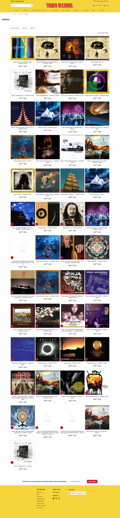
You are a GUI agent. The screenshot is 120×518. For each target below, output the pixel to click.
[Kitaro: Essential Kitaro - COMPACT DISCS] (47, 82)
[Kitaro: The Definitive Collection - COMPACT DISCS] (72, 147)
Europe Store (20, 1)
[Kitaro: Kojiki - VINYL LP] (97, 48)
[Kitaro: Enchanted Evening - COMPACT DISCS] (97, 316)
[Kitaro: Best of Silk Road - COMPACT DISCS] (72, 180)
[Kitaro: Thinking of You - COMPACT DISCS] (23, 82)
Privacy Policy (40, 503)
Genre (17, 10)
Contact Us (40, 496)
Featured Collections (39, 10)
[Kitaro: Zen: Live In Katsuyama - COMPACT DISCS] (47, 147)
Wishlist (102, 10)
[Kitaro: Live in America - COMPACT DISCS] (72, 82)
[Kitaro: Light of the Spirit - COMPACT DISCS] (97, 82)
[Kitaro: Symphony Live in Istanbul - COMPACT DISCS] (23, 316)
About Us (39, 492)
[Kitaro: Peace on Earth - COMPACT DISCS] (47, 247)
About (94, 10)
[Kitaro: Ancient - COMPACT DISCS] (47, 349)
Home (14, 14)
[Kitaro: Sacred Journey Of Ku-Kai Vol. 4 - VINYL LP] (97, 417)
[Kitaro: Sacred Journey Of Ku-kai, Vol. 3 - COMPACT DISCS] (23, 114)
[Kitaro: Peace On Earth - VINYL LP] (23, 147)
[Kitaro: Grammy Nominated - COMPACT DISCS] (72, 383)
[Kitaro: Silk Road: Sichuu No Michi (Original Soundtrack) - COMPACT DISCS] (23, 417)
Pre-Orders (66, 10)
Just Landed (54, 10)
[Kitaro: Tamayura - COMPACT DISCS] (97, 349)
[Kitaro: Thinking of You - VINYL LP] (23, 452)
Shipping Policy (41, 499)
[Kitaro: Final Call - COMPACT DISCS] (47, 114)
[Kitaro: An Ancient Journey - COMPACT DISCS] (23, 349)
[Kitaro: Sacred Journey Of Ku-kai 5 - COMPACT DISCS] (97, 147)
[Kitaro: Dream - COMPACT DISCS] (47, 214)
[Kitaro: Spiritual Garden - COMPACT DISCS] (97, 383)
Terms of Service (41, 505)
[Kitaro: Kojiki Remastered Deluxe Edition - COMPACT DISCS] (47, 48)
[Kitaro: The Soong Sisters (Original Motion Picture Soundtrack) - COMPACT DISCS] (72, 316)
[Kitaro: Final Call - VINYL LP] (97, 180)
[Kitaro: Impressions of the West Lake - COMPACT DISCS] (97, 214)
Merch (76, 10)
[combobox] (22, 5)
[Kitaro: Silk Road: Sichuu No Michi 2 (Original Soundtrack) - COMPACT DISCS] (23, 282)
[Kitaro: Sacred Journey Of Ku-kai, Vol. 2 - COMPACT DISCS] (47, 316)
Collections (20, 14)
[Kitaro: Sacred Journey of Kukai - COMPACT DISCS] (47, 180)
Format (25, 10)
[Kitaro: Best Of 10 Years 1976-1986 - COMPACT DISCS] (23, 48)
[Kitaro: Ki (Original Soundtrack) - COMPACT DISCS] (97, 114)
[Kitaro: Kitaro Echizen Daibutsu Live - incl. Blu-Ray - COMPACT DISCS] (72, 247)
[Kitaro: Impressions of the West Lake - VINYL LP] (72, 114)
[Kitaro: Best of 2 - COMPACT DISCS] (72, 214)
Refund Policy (40, 501)
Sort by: (103, 33)
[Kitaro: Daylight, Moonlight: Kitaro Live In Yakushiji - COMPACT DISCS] (23, 214)
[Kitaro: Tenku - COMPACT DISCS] (23, 180)
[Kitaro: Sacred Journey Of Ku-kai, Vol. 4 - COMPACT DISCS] (47, 383)
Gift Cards (85, 10)
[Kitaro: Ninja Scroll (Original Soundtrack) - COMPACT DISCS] (72, 282)
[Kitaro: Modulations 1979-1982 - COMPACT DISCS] (97, 282)
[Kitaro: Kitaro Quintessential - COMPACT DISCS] (72, 48)
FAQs (38, 494)
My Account (40, 507)
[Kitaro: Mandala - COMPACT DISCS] (97, 247)
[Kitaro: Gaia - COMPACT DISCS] (72, 349)
